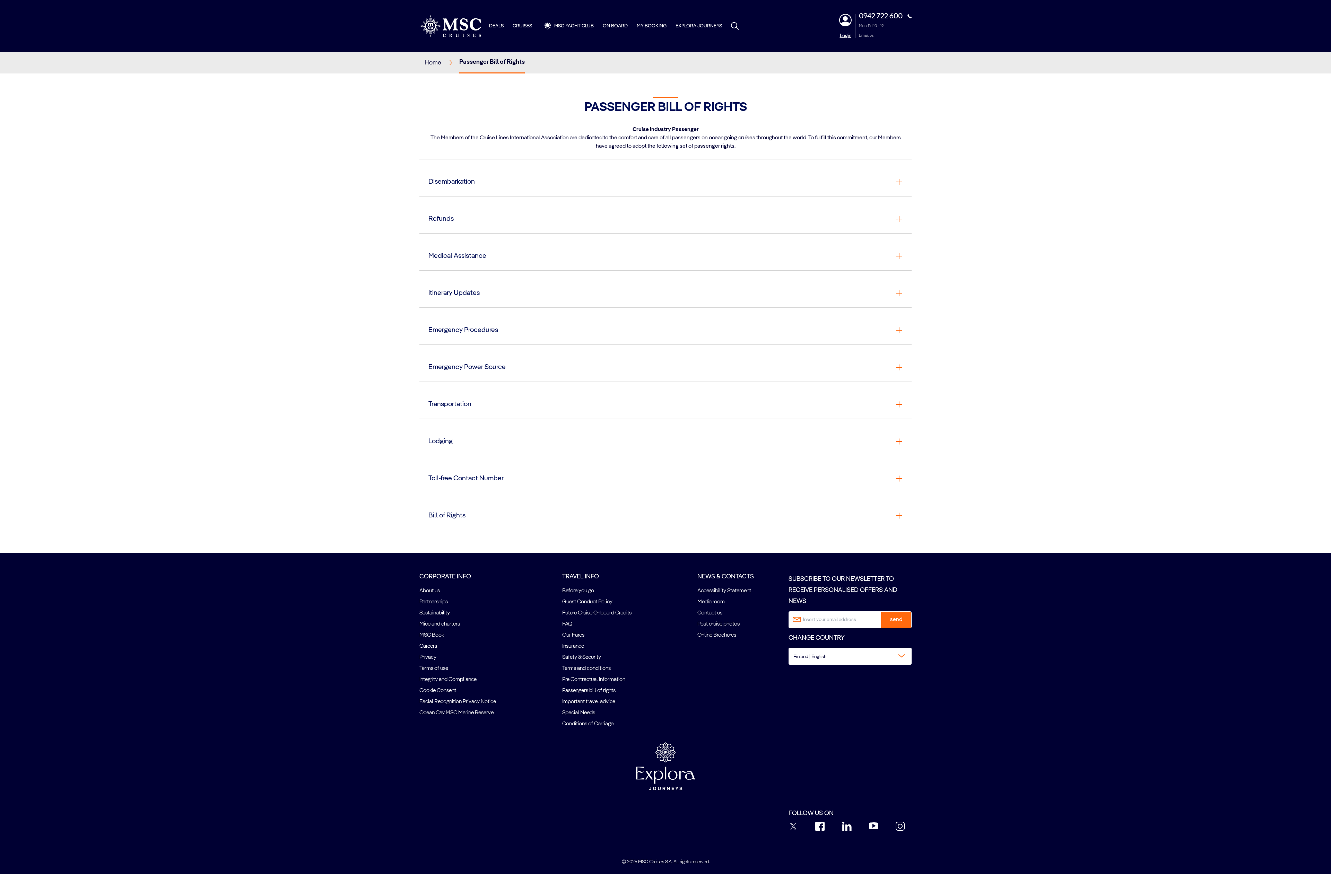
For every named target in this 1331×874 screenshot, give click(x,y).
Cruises (522, 26)
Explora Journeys (699, 26)
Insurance (573, 646)
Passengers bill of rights (589, 690)
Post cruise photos (718, 624)
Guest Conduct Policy (587, 602)
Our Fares (573, 635)
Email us (866, 36)
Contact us (709, 613)
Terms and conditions (586, 668)
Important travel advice (588, 702)
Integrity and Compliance (448, 679)
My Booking (652, 26)
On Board (615, 26)
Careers (428, 646)
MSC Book (431, 635)
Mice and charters (439, 624)
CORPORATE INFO (445, 577)
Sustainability (434, 613)
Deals (496, 26)
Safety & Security (581, 657)
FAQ (567, 624)
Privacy (427, 657)
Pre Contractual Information (593, 679)
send (896, 619)
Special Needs (578, 713)
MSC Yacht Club (574, 26)
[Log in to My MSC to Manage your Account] (845, 20)
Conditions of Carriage (588, 724)
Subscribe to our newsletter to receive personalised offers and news (843, 590)
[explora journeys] (665, 766)
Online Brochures (716, 635)
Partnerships (433, 602)
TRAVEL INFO (580, 577)
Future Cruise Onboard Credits (597, 613)
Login (845, 35)
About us (429, 591)
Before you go (578, 591)
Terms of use (433, 668)
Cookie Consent (437, 690)
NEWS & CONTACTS (725, 577)
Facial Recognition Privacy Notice (457, 702)
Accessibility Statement (724, 591)
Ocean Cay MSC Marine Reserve (456, 713)
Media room (711, 602)
